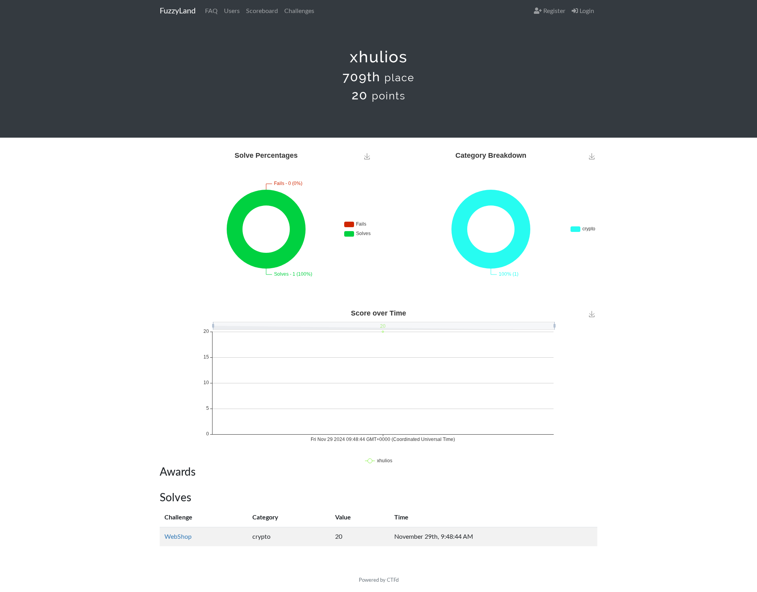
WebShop (178, 537)
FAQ (211, 11)
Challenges (299, 11)
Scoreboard (262, 11)
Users (232, 11)
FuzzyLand (178, 11)
